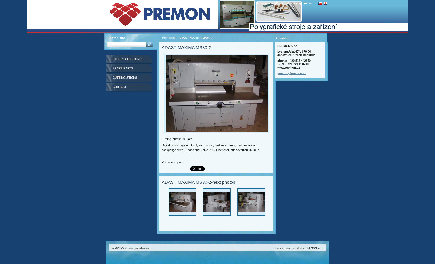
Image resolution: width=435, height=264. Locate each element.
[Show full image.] (182, 203)
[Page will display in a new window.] (216, 134)
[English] (325, 3)
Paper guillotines (128, 59)
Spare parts (123, 68)
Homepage (169, 37)
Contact (119, 87)
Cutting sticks (125, 77)
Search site (116, 38)
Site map (296, 3)
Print (282, 3)
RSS (310, 3)
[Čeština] (320, 3)
